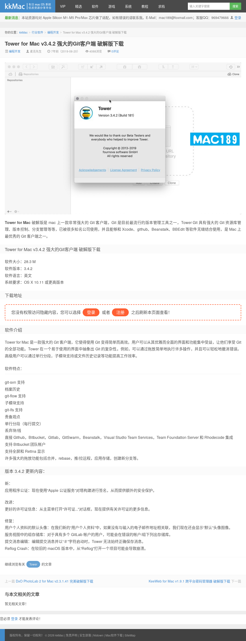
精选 (78, 6)
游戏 (111, 6)
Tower (33, 564)
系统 (128, 6)
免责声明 (71, 635)
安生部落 (85, 635)
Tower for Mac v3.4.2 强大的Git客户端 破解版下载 (64, 43)
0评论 (115, 51)
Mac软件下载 (114, 635)
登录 (237, 17)
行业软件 (37, 32)
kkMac (27, 6)
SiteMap (130, 635)
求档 (161, 6)
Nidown (98, 635)
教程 (144, 6)
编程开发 (53, 32)
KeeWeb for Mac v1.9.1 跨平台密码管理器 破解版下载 (189, 581)
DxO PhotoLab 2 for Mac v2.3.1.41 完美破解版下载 (54, 581)
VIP (62, 6)
